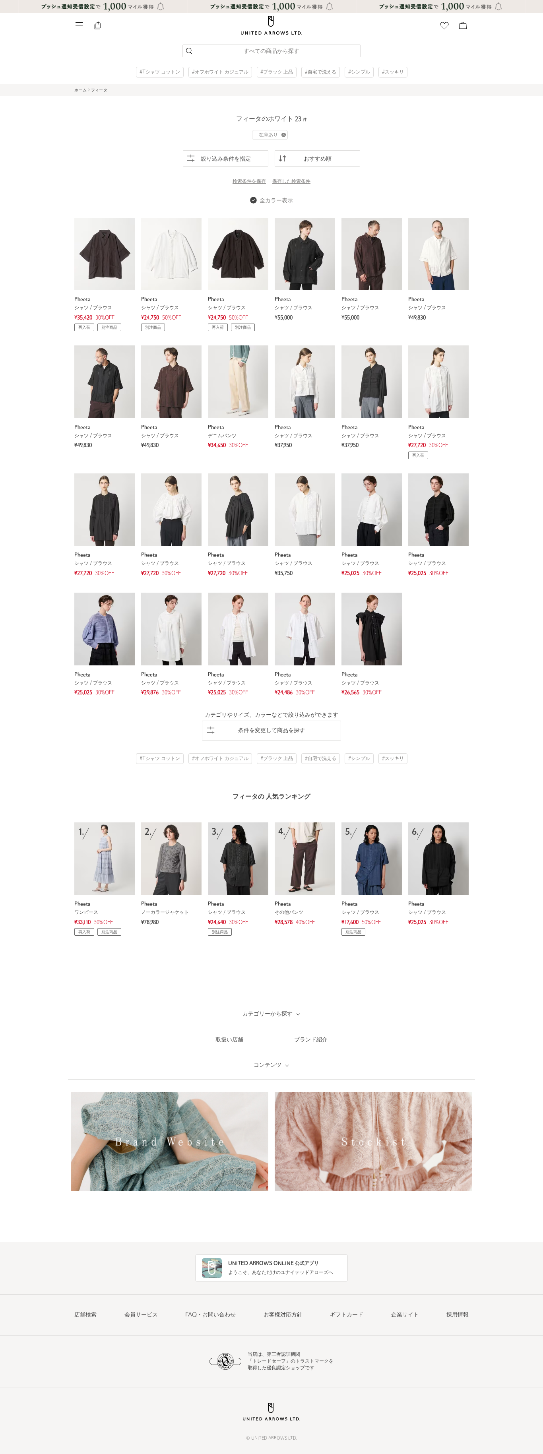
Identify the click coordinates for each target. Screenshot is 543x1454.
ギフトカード (346, 1315)
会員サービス (141, 1315)
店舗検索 (85, 1315)
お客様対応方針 (283, 1315)
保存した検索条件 (291, 181)
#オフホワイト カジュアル (220, 72)
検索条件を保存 (249, 181)
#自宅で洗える (320, 72)
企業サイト (405, 1315)
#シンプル (359, 72)
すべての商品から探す (271, 51)
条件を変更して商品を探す (271, 731)
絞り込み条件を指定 (226, 159)
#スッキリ (393, 72)
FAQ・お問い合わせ (210, 1315)
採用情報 (457, 1315)
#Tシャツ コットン (160, 72)
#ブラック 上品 (276, 72)
